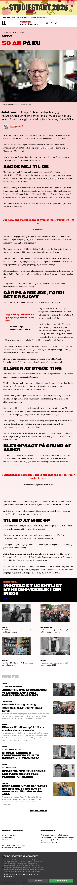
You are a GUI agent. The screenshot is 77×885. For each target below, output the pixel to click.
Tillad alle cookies (61, 880)
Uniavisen (6, 17)
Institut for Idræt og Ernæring (52, 147)
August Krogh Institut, (55, 178)
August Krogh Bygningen (21, 239)
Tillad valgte (38, 880)
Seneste (25, 22)
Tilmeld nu (6, 598)
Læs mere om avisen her (49, 842)
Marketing (10, 876)
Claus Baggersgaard (16, 126)
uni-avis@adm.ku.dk (14, 847)
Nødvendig (10, 874)
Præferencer (22, 874)
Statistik (34, 874)
